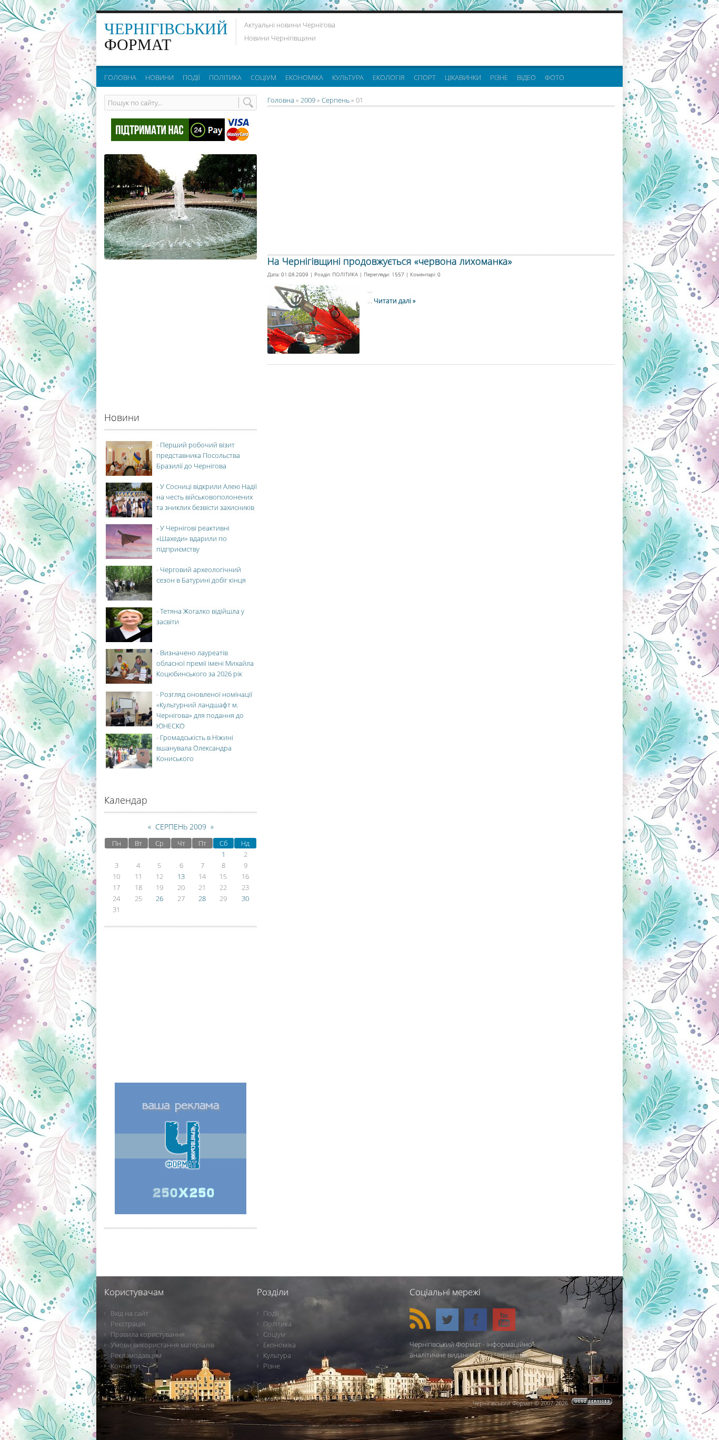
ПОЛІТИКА (345, 274)
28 (202, 898)
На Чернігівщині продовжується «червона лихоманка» (389, 261)
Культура (277, 1355)
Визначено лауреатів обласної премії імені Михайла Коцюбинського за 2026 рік (205, 663)
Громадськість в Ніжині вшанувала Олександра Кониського (194, 748)
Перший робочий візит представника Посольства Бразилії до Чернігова (198, 455)
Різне (271, 1366)
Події (271, 1313)
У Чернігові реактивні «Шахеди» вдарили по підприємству (192, 538)
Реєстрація (128, 1323)
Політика (277, 1323)
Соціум (274, 1334)
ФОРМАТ (166, 36)
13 (181, 876)
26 (159, 898)
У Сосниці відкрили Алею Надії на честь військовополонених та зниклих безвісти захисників (206, 497)
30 (245, 898)
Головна (280, 100)
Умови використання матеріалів (162, 1344)
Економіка (279, 1344)
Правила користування (148, 1334)
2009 (308, 100)
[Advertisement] (485, 37)
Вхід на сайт (129, 1313)
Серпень (335, 100)
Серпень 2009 (180, 827)
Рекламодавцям (136, 1355)
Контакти (125, 1366)
